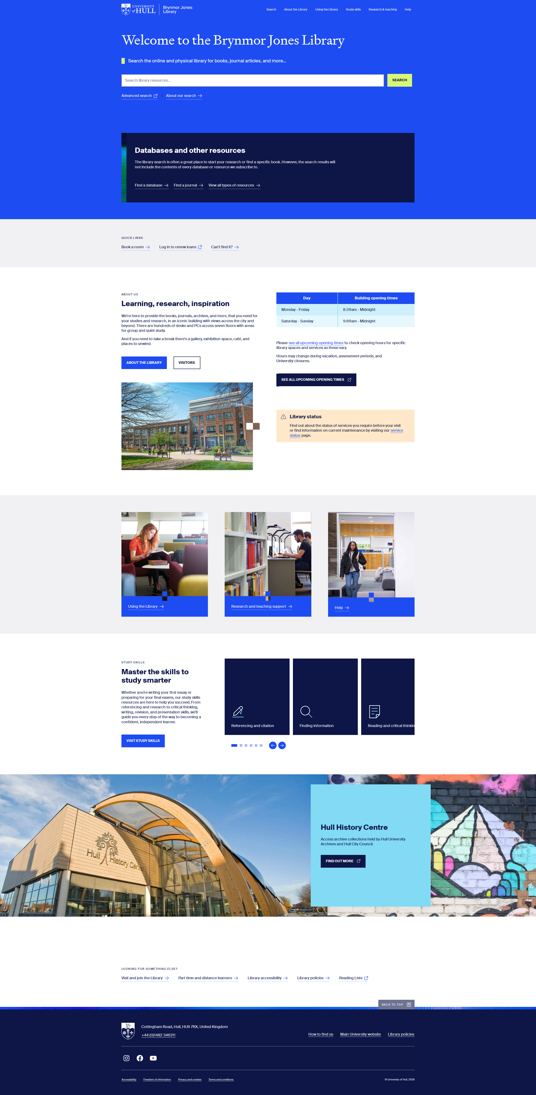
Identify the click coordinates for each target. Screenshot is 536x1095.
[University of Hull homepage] (157, 9)
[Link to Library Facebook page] (140, 1058)
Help (408, 9)
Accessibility (129, 1079)
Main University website (360, 1034)
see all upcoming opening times (316, 342)
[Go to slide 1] (234, 746)
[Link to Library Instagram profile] (126, 1058)
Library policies (401, 1034)
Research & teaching (383, 9)
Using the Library (326, 9)
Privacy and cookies (189, 1079)
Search (271, 9)
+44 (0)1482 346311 (158, 1035)
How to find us (320, 1034)
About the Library (295, 9)
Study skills (353, 9)
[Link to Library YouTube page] (153, 1058)
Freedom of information (157, 1079)
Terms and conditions (221, 1079)
